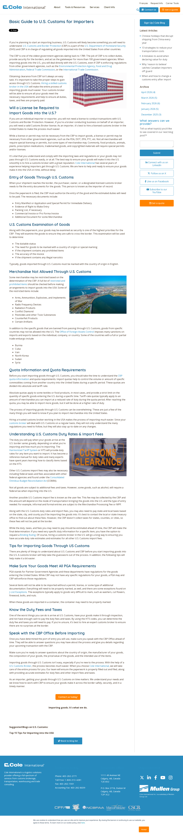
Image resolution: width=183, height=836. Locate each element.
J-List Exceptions (18, 592)
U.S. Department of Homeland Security (105, 45)
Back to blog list (69, 740)
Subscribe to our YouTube (158, 191)
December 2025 (151, 114)
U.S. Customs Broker (20, 665)
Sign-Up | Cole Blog (154, 22)
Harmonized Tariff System (23, 450)
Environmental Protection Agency (77, 66)
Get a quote (157, 203)
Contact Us (150, 9)
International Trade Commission (80, 69)
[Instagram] (170, 777)
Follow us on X (158, 173)
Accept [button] (144, 829)
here (83, 822)
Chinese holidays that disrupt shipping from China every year (157, 39)
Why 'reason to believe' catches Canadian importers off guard (157, 68)
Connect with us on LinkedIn (158, 164)
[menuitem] (57, 7)
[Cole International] (24, 8)
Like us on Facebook (157, 181)
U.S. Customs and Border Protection (42, 45)
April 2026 (148, 92)
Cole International (85, 163)
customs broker (17, 423)
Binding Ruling (28, 534)
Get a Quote (171, 9)
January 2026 (150, 109)
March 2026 (149, 97)
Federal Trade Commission (40, 69)
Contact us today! (67, 697)
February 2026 (150, 103)
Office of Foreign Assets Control (77, 331)
